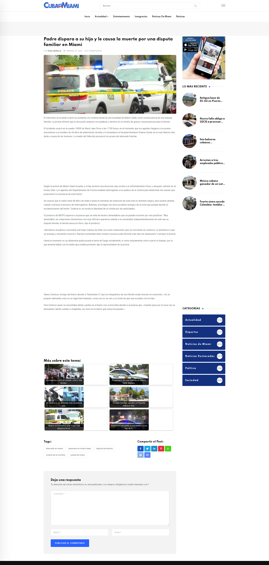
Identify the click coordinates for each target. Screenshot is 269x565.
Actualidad (100, 17)
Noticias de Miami (161, 17)
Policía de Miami (78, 455)
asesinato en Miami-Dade (79, 449)
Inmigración (141, 17)
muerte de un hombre (55, 455)
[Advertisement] (110, 161)
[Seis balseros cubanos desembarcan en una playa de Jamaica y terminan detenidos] (189, 142)
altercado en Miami (54, 449)
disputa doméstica (104, 449)
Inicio (87, 17)
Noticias (180, 17)
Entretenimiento (121, 17)
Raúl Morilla (54, 51)
